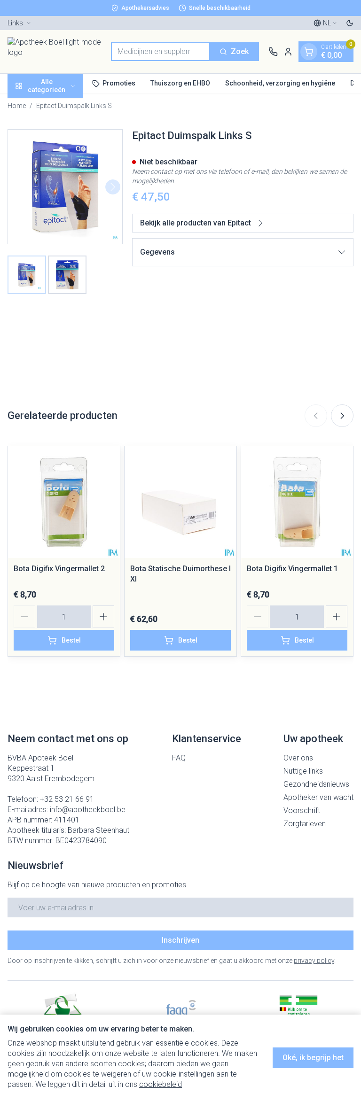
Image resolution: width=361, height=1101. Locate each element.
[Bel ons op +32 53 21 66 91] (273, 51)
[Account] (288, 51)
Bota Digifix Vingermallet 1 (292, 568)
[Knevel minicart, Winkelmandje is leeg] (308, 51)
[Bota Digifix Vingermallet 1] (297, 502)
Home (17, 105)
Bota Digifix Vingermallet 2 (59, 568)
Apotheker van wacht (318, 797)
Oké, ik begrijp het (313, 1057)
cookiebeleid (160, 1084)
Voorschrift (301, 810)
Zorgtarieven (304, 823)
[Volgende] (112, 186)
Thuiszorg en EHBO (180, 83)
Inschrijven (180, 940)
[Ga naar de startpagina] (55, 52)
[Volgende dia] (342, 415)
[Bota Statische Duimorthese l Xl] (180, 502)
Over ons (298, 757)
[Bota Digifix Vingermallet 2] (64, 502)
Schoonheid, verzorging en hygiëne (280, 83)
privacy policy (314, 960)
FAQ (179, 757)
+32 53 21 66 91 (67, 799)
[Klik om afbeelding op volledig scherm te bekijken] (65, 187)
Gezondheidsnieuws (316, 784)
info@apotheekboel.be (88, 809)
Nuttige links (303, 771)
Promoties (118, 83)
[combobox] (160, 51)
